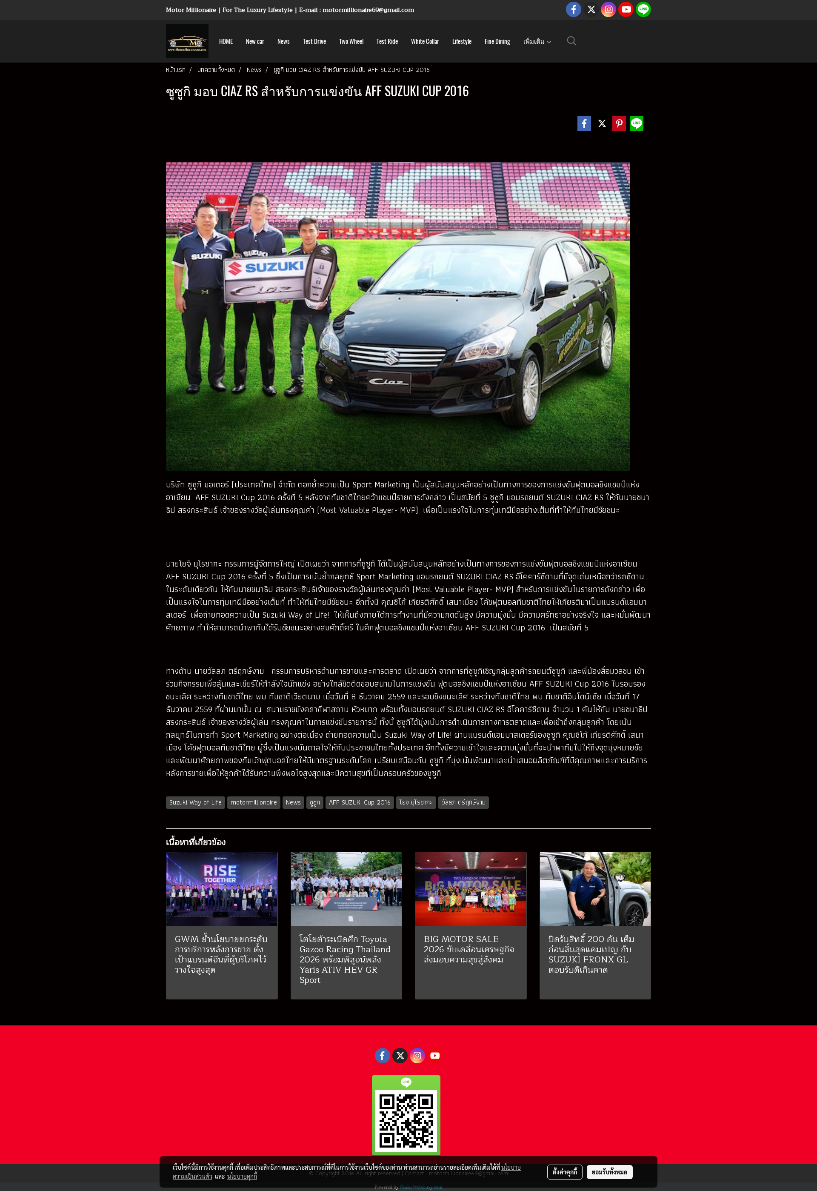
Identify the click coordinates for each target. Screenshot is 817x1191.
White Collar (425, 41)
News (283, 41)
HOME (226, 41)
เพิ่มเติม (534, 41)
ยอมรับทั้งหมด (610, 1172)
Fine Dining (497, 41)
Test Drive (314, 41)
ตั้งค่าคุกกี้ (565, 1172)
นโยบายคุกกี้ (242, 1176)
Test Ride (387, 41)
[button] (572, 41)
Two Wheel (351, 41)
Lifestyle (461, 41)
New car (255, 41)
